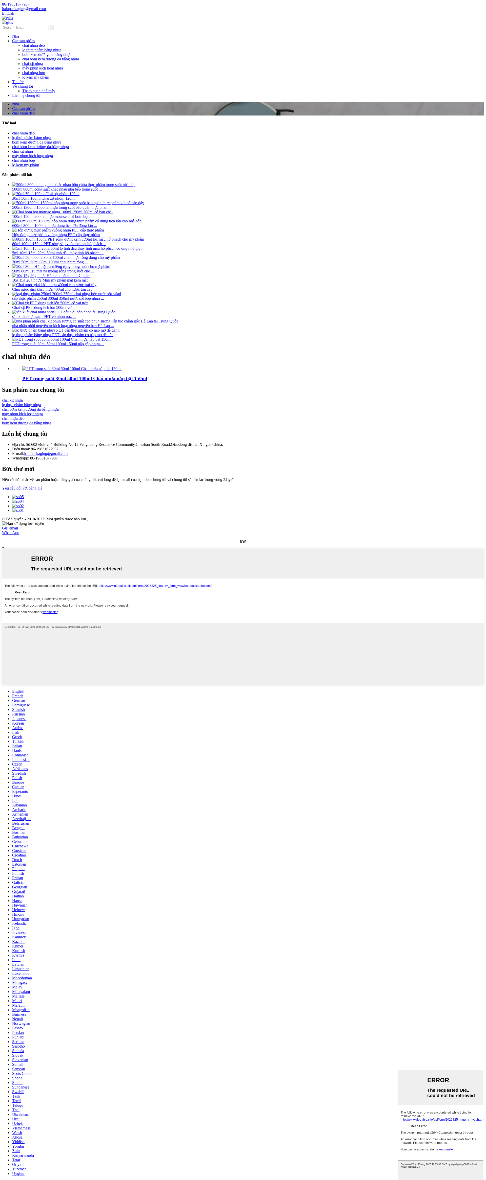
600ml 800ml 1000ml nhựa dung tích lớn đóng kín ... (54, 225)
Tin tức (18, 82)
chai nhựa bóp (33, 73)
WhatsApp (10, 532)
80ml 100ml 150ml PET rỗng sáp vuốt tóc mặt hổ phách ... (59, 244)
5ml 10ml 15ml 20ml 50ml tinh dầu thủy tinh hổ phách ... (58, 253)
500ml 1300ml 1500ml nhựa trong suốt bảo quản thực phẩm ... (62, 207)
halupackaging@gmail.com (46, 453)
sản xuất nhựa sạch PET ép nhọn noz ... (44, 316)
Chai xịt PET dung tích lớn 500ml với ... (44, 307)
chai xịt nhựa (32, 63)
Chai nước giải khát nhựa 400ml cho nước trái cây (52, 289)
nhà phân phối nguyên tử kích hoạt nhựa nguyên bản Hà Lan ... (63, 325)
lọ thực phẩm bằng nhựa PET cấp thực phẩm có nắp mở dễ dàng (63, 335)
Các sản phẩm (23, 41)
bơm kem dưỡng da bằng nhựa (46, 54)
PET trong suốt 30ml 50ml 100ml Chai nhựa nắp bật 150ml (84, 378)
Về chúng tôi (22, 86)
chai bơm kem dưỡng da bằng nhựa (50, 59)
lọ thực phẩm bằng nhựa (41, 50)
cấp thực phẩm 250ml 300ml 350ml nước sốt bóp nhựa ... (58, 298)
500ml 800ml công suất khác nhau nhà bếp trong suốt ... (57, 189)
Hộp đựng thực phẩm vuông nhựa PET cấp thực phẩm (56, 235)
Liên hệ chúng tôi (26, 95)
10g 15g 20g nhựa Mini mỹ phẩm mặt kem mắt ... (52, 280)
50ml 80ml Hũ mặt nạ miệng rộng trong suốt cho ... (53, 271)
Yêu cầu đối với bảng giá (22, 488)
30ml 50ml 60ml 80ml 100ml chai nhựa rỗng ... (50, 262)
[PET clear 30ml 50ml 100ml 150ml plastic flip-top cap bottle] (72, 368)
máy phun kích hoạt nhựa (42, 68)
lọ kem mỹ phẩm (35, 77)
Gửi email (10, 528)
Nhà (15, 36)
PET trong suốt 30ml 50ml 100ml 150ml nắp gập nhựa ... (58, 344)
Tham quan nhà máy (38, 91)
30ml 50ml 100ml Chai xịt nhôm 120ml (43, 198)
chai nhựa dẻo (33, 45)
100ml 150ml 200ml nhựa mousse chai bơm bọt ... (52, 216)
